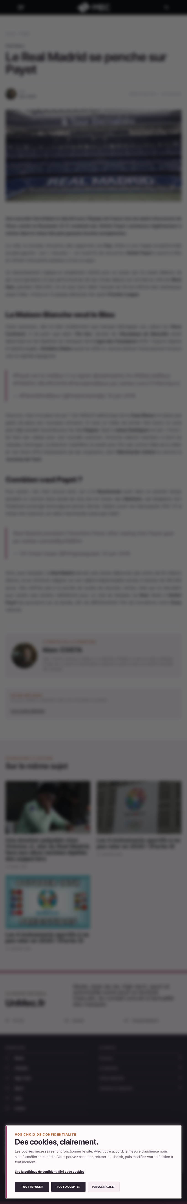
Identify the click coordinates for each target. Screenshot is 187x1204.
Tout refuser (32, 1186)
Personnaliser (103, 1186)
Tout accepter (68, 1186)
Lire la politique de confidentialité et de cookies (49, 1171)
